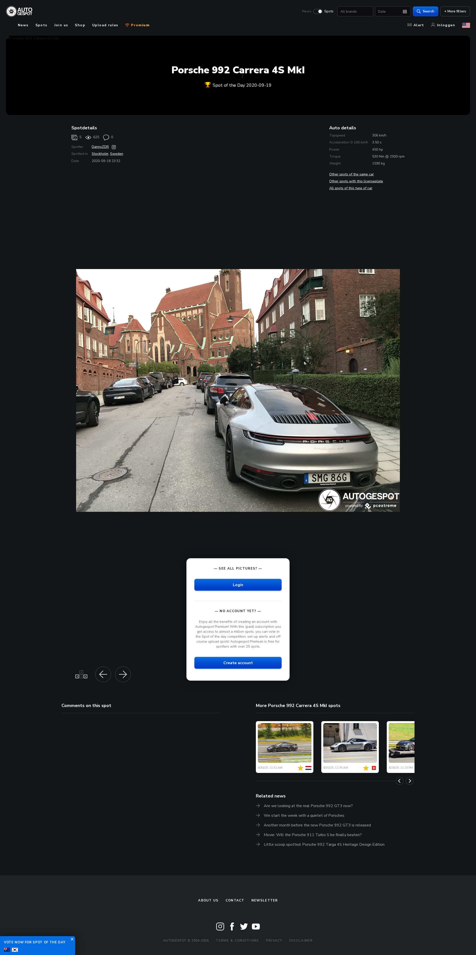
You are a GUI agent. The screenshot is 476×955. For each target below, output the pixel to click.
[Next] (410, 781)
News (306, 11)
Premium (139, 25)
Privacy (274, 940)
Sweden (116, 153)
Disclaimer (301, 940)
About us (208, 900)
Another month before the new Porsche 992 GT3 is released (317, 825)
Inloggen (446, 25)
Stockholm (100, 153)
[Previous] (400, 781)
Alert (419, 25)
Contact (235, 900)
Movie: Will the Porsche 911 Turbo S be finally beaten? (313, 835)
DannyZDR (100, 146)
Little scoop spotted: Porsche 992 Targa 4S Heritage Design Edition (324, 844)
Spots (328, 11)
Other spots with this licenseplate (356, 181)
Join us (61, 25)
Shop (80, 25)
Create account (238, 663)
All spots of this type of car (350, 188)
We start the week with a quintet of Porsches (304, 815)
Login (238, 584)
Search (428, 11)
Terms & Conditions (237, 940)
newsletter (264, 900)
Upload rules (105, 25)
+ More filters (455, 11)
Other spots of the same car (351, 174)
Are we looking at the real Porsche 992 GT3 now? (308, 806)
